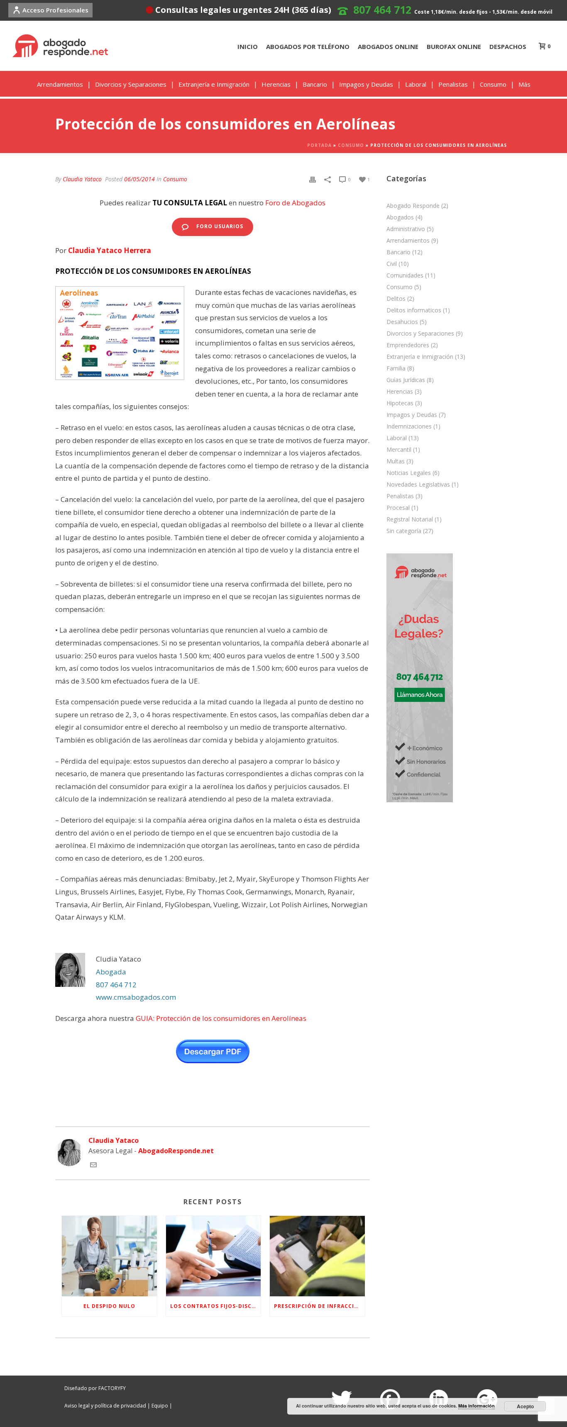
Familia (396, 368)
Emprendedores (407, 345)
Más (524, 84)
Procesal (398, 507)
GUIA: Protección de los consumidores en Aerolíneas (221, 1018)
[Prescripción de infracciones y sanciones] (317, 1256)
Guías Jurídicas (405, 380)
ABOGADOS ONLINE (388, 46)
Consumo (493, 84)
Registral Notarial (409, 519)
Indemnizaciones (409, 426)
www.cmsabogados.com (137, 997)
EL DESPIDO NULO (109, 1306)
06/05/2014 (139, 179)
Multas (395, 461)
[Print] (312, 179)
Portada (319, 145)
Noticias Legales (408, 473)
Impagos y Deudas (366, 84)
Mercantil (398, 449)
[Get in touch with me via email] (93, 1165)
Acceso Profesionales (55, 10)
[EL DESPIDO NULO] (109, 1256)
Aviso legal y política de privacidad (105, 1405)
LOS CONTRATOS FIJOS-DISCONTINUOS (215, 1306)
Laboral (415, 84)
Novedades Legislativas (418, 484)
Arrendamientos (60, 84)
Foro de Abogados (295, 202)
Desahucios (402, 322)
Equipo (160, 1405)
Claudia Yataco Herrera (109, 250)
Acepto (525, 1406)
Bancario (315, 84)
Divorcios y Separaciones (130, 84)
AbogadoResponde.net (176, 1150)
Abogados (400, 217)
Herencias (276, 84)
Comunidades (404, 275)
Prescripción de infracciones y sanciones (319, 1306)
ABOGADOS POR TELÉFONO (307, 46)
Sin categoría (403, 531)
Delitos (396, 298)
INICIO (247, 46)
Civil (391, 264)
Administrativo (405, 229)
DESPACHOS (507, 46)
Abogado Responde (413, 205)
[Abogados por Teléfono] (419, 677)
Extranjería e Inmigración (213, 84)
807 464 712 (382, 9)
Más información (476, 1406)
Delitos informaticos (413, 310)
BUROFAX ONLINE (454, 46)
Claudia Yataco (82, 179)
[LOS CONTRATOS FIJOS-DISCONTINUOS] (213, 1256)
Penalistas (453, 84)
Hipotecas (399, 403)
